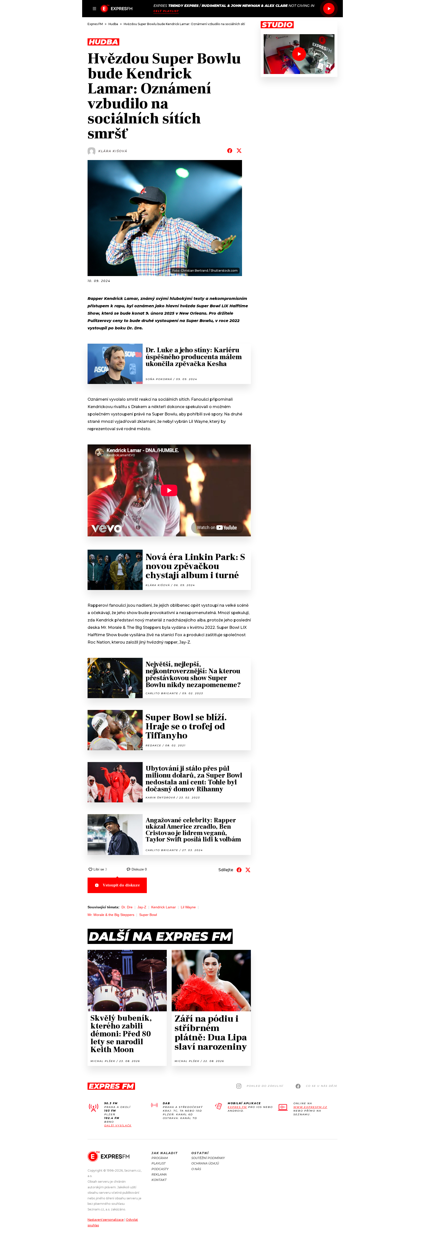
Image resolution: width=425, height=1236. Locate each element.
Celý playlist (166, 11)
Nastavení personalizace (106, 1219)
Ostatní (200, 1153)
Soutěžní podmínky (208, 1158)
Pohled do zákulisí (265, 1086)
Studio (277, 24)
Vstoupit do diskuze (121, 885)
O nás (196, 1169)
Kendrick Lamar (163, 907)
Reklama (159, 1174)
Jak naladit (165, 1153)
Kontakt (159, 1180)
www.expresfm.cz (310, 1107)
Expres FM (237, 1107)
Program (160, 1158)
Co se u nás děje (321, 1086)
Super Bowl (148, 915)
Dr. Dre (127, 907)
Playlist (159, 1163)
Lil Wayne (188, 907)
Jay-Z (141, 907)
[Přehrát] (328, 8)
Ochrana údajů (205, 1163)
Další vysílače (118, 1125)
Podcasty (160, 1169)
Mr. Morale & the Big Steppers (111, 915)
